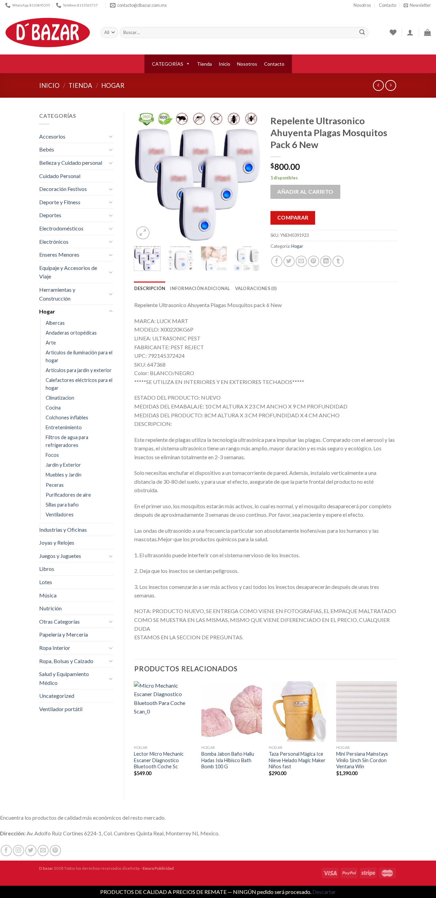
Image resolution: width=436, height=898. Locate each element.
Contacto (387, 5)
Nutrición (50, 608)
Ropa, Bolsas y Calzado (66, 661)
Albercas (55, 323)
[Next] (249, 176)
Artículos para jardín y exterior (79, 370)
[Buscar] (362, 32)
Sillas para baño (62, 505)
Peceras (55, 485)
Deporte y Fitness (59, 202)
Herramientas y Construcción (57, 294)
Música (48, 595)
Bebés (46, 149)
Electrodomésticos (61, 228)
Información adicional (200, 288)
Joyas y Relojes (56, 542)
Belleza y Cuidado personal (70, 162)
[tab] (150, 288)
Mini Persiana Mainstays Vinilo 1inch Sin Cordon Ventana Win (362, 760)
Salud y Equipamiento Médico (64, 678)
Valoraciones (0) (256, 288)
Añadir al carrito (305, 191)
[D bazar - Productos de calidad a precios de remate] (47, 33)
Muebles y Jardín (63, 475)
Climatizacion (60, 398)
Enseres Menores (59, 254)
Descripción (150, 288)
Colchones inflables (67, 417)
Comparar (293, 217)
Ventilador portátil (60, 709)
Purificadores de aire (68, 495)
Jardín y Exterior (63, 465)
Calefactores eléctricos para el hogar (79, 384)
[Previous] (145, 176)
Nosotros (362, 5)
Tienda (204, 64)
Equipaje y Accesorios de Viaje (68, 272)
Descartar (324, 891)
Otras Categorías (59, 621)
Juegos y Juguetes (60, 555)
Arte (51, 343)
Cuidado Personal (59, 176)
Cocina (53, 408)
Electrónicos (53, 241)
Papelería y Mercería (63, 634)
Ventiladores (60, 514)
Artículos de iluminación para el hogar (79, 356)
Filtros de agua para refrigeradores (67, 441)
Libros (46, 568)
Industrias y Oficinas (63, 529)
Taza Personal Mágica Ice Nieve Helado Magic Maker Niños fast (297, 760)
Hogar (112, 85)
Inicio (224, 64)
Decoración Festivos (63, 189)
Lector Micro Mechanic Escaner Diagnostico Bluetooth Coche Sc (159, 760)
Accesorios (52, 136)
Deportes (50, 215)
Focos (52, 455)
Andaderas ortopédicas (71, 333)
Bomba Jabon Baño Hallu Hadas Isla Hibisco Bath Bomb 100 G (227, 760)
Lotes (45, 582)
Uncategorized (56, 695)
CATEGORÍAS (167, 64)
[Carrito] (427, 32)
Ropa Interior (54, 647)
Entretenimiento (64, 427)
